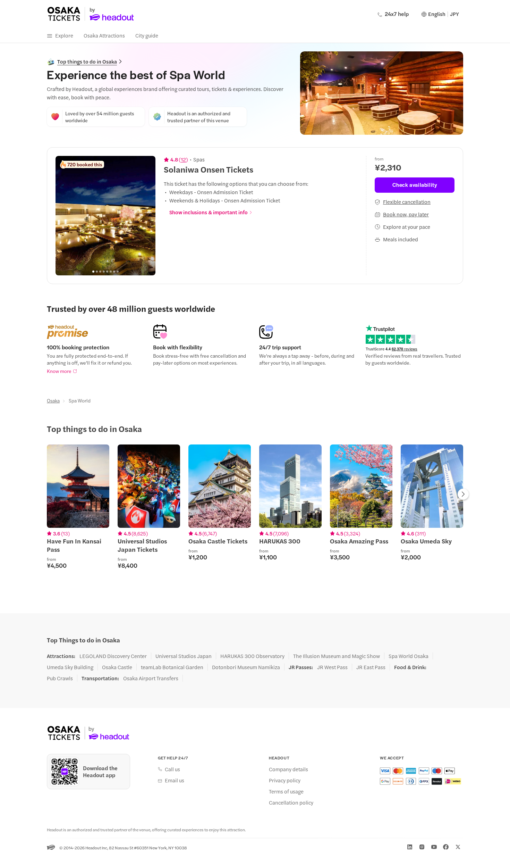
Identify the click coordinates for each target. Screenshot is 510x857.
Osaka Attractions (104, 35)
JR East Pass (370, 667)
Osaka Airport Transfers (150, 678)
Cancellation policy (291, 802)
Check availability (414, 184)
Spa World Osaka (408, 655)
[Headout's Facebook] (446, 847)
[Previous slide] (65, 215)
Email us (174, 780)
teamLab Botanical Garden (172, 667)
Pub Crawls (60, 678)
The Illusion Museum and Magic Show (336, 655)
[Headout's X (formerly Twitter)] (458, 847)
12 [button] (183, 159)
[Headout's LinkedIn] (410, 847)
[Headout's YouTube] (434, 847)
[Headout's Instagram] (422, 847)
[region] (105, 215)
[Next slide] (146, 215)
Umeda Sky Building (70, 667)
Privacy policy (284, 780)
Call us (172, 769)
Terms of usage (286, 791)
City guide (146, 35)
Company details (288, 769)
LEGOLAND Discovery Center (113, 655)
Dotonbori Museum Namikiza (246, 667)
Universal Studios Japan (183, 655)
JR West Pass (332, 667)
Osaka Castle (117, 667)
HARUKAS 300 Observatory (252, 655)
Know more (59, 370)
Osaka (53, 400)
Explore (64, 35)
